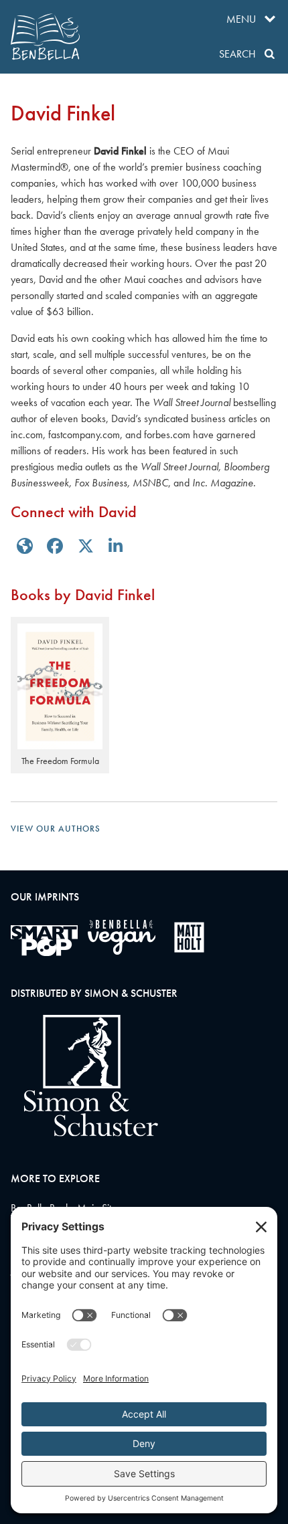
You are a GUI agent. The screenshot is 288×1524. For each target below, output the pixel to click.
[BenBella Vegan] (121, 937)
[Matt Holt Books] (189, 937)
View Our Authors (55, 828)
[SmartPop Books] (44, 940)
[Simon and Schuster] (84, 1133)
